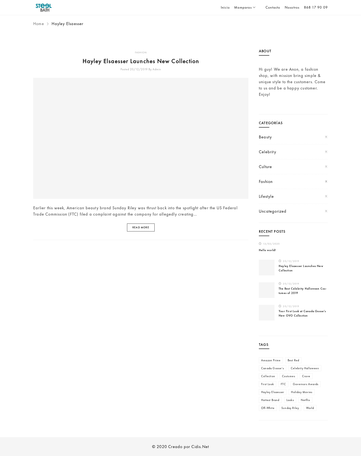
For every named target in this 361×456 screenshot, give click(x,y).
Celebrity (267, 152)
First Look (267, 384)
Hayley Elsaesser (272, 392)
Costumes (288, 376)
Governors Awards (305, 384)
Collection (268, 376)
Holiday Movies (301, 392)
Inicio (225, 7)
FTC (283, 384)
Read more (140, 227)
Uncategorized (273, 211)
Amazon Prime (271, 360)
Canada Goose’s (272, 368)
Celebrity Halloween (305, 368)
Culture (265, 166)
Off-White (268, 408)
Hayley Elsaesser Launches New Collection (141, 61)
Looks (290, 400)
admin (157, 69)
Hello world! (267, 250)
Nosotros (292, 7)
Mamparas (243, 7)
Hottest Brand (270, 400)
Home (39, 23)
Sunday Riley (290, 408)
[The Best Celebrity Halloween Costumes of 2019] (267, 290)
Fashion (141, 52)
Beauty (265, 137)
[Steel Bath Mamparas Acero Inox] (67, 7)
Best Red (293, 360)
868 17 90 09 (316, 7)
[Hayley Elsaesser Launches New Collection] (140, 138)
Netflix (305, 400)
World (310, 408)
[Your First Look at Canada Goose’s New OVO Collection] (267, 313)
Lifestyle (266, 196)
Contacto (273, 7)
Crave (306, 376)
